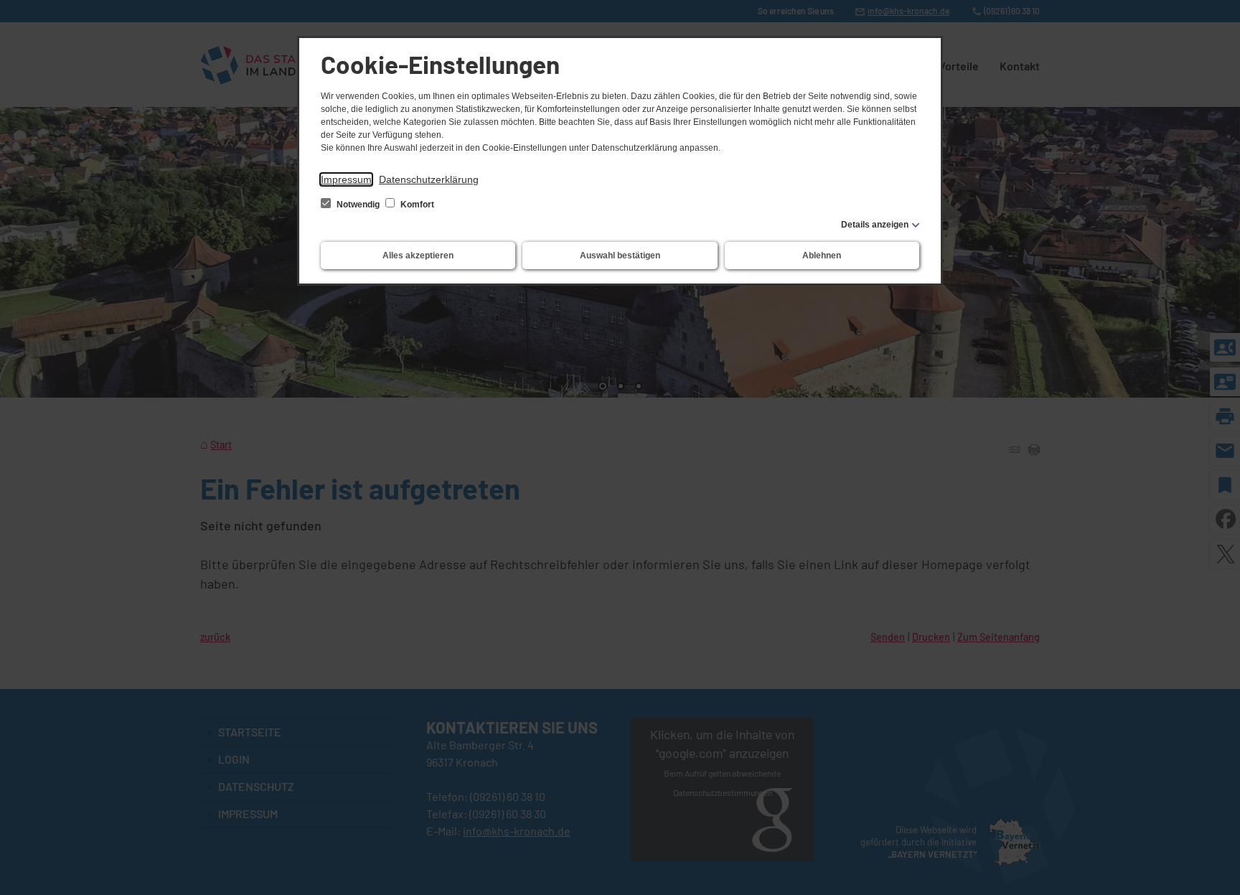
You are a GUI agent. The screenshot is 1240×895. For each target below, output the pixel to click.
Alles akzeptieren (418, 255)
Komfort (416, 205)
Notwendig (358, 205)
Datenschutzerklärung (429, 179)
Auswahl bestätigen (620, 255)
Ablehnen (821, 255)
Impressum (346, 179)
